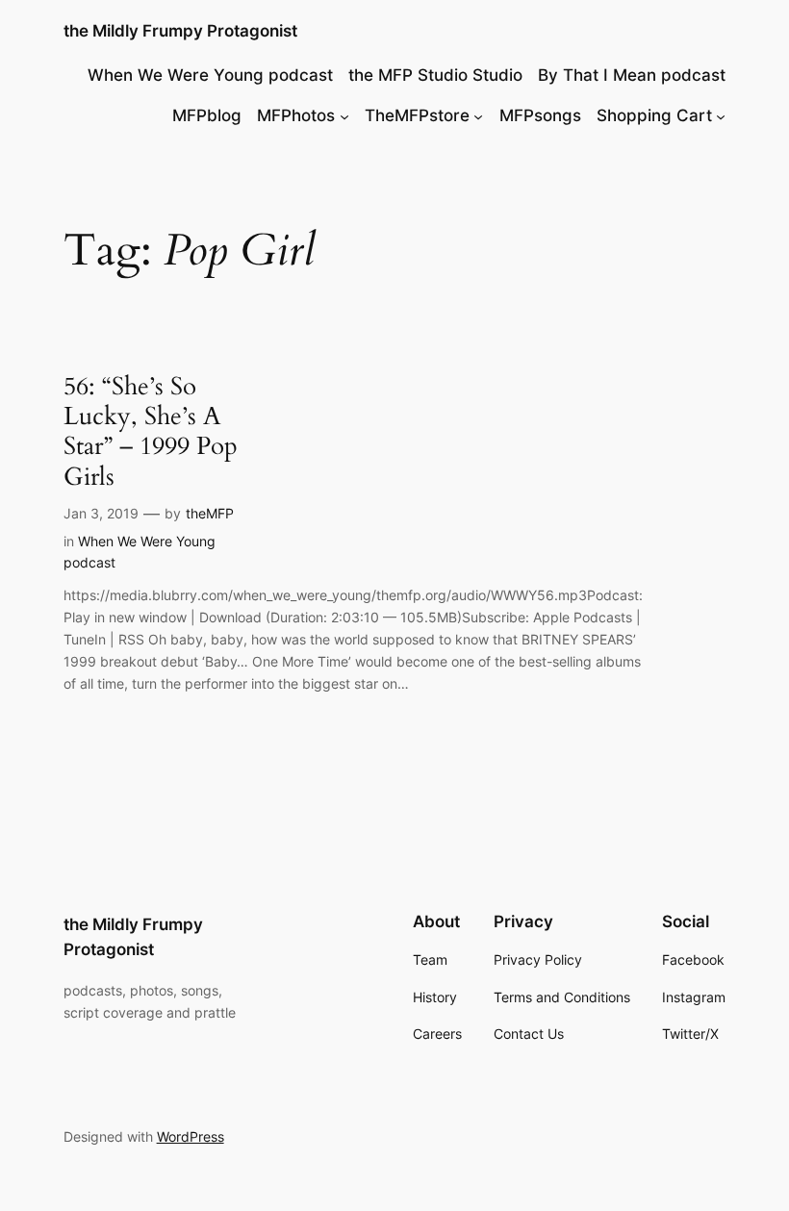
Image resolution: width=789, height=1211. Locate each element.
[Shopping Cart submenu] (720, 115)
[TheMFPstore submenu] (478, 115)
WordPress (190, 1136)
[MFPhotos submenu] (344, 115)
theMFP (210, 513)
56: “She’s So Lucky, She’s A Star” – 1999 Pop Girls (151, 431)
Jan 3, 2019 (101, 513)
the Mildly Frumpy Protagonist (180, 30)
